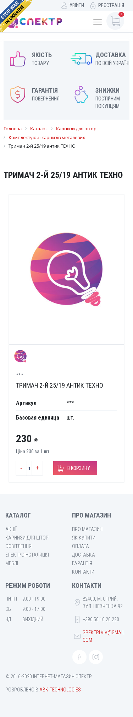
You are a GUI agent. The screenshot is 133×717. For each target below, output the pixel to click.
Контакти (83, 572)
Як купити (83, 538)
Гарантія (82, 563)
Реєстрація (111, 5)
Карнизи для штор (27, 538)
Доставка (83, 555)
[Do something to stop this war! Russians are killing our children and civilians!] (16, 16)
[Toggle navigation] (97, 22)
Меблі (11, 563)
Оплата (80, 546)
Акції (10, 529)
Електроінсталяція (27, 555)
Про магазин (87, 529)
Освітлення (18, 546)
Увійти (77, 5)
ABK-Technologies (60, 690)
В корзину (78, 468)
